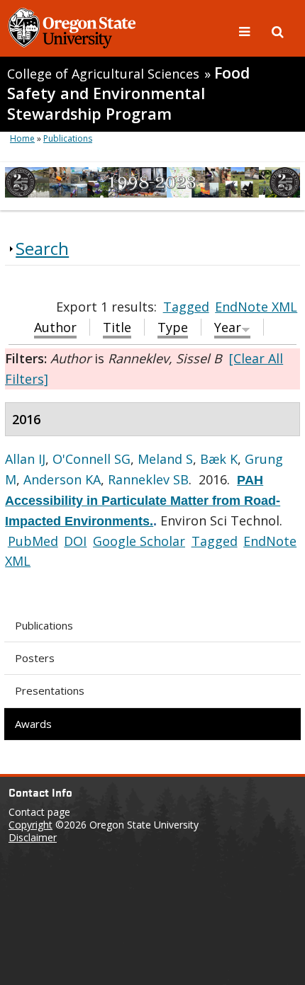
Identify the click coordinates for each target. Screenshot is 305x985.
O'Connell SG (91, 458)
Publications (44, 625)
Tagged (186, 306)
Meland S (165, 458)
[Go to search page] (277, 30)
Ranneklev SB (148, 479)
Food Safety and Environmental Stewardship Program (128, 93)
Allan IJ (25, 458)
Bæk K (219, 458)
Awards (33, 724)
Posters (35, 658)
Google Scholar (139, 541)
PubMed (33, 541)
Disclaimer (33, 837)
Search (42, 248)
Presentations (49, 690)
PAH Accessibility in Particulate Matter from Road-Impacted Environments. (142, 500)
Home (22, 138)
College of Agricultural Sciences (103, 73)
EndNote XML (256, 306)
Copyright (30, 824)
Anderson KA (62, 479)
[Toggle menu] (246, 30)
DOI (75, 541)
